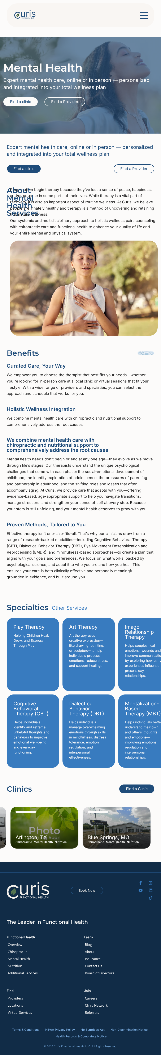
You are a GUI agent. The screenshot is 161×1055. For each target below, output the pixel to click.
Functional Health (21, 937)
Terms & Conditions (25, 1029)
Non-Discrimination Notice (129, 1029)
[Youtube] (140, 890)
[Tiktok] (150, 897)
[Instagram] (150, 883)
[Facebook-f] (140, 883)
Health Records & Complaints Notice (81, 1036)
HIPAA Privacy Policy (60, 1029)
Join (87, 991)
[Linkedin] (150, 890)
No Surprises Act (93, 1029)
